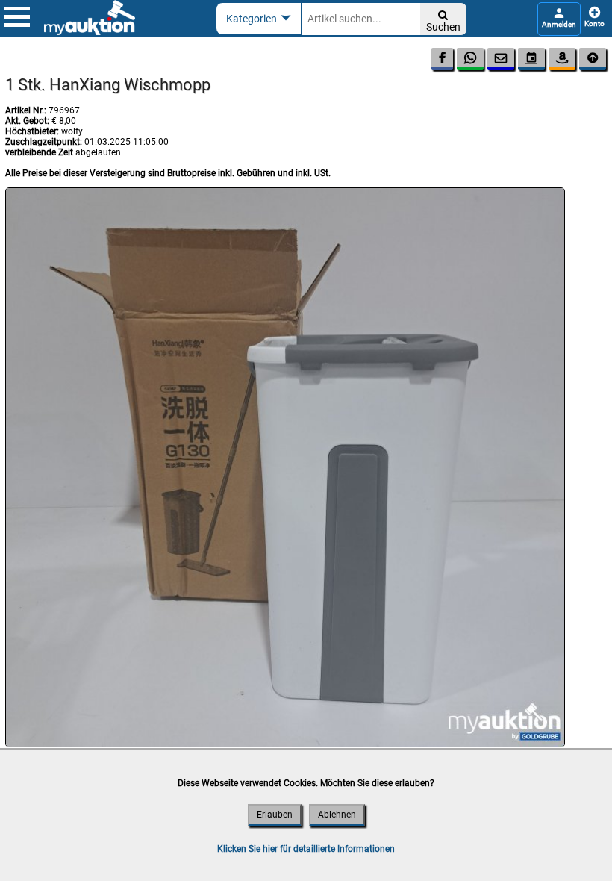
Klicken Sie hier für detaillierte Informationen (306, 849)
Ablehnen (337, 814)
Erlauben (275, 814)
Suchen (443, 21)
